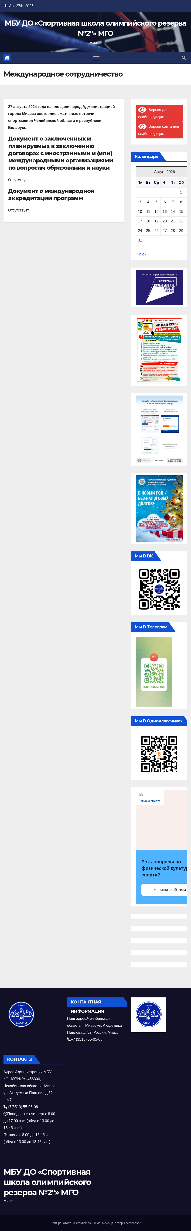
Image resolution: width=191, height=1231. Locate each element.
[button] (184, 58)
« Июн (141, 254)
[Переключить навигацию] (96, 58)
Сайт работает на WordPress (71, 1223)
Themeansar (132, 1223)
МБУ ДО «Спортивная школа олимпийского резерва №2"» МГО (47, 1182)
